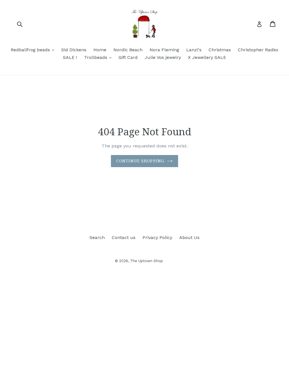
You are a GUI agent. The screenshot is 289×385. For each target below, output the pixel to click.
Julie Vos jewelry (163, 57)
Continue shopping (140, 161)
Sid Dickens (73, 49)
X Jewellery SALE (207, 57)
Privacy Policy (157, 237)
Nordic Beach (128, 49)
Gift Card (128, 57)
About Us (189, 237)
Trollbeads (99, 57)
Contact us (123, 237)
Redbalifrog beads (34, 49)
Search (97, 237)
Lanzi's (194, 49)
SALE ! (70, 57)
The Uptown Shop (146, 261)
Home (99, 49)
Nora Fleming (164, 49)
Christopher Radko (258, 49)
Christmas (220, 49)
